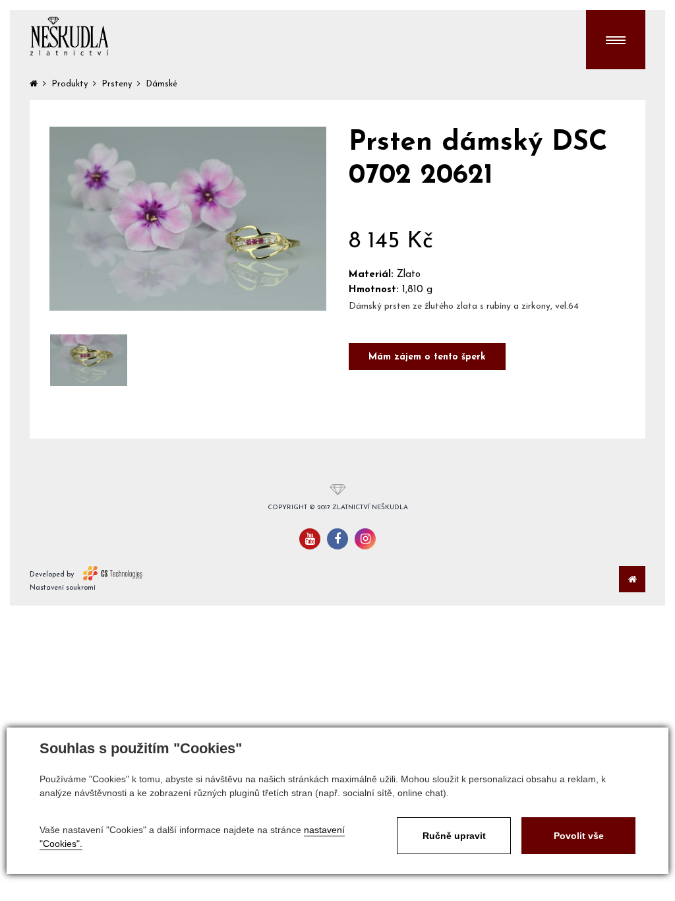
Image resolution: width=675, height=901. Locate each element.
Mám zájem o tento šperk (427, 357)
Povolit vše (579, 835)
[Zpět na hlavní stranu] (69, 36)
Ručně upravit (454, 835)
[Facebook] (337, 538)
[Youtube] (309, 538)
